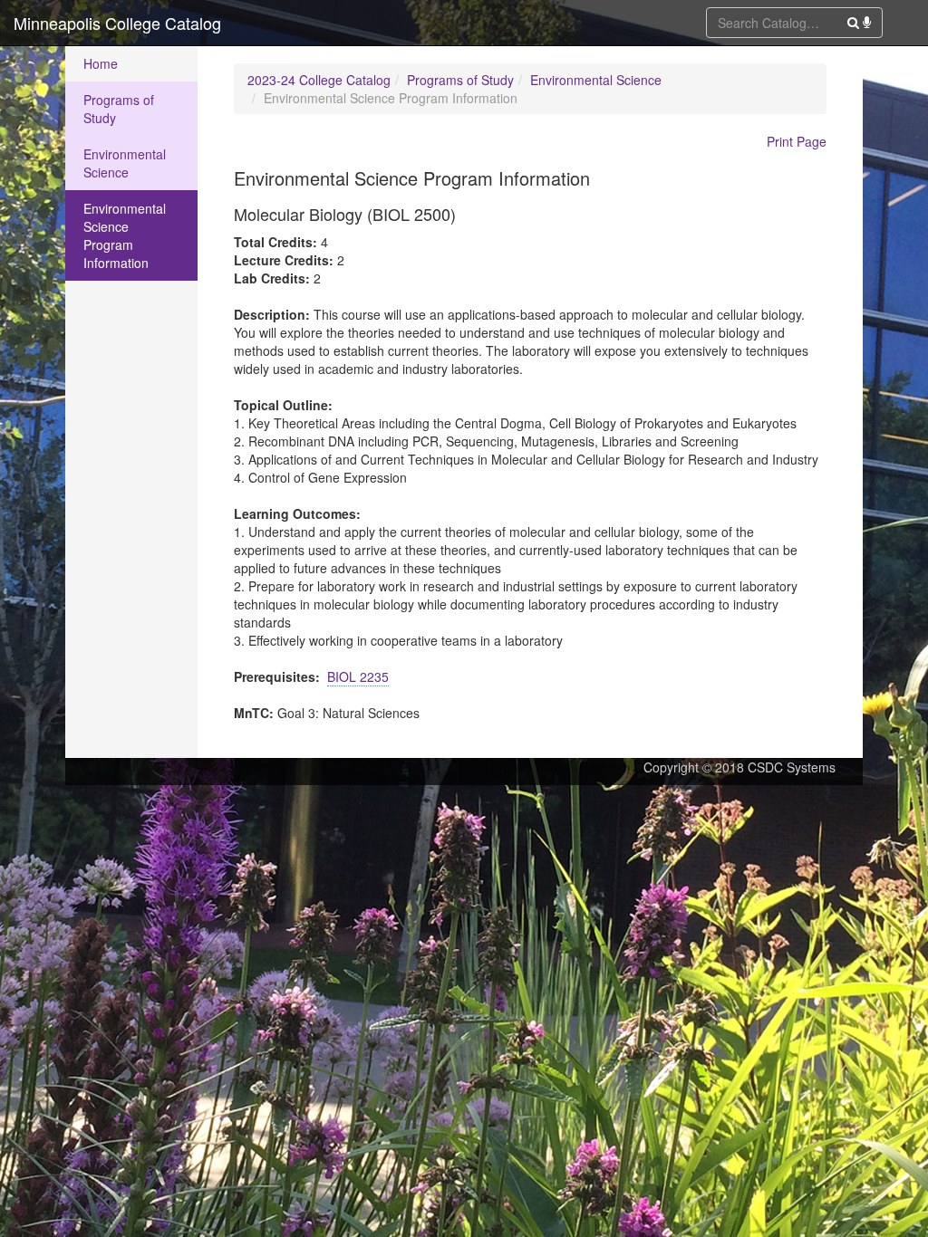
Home (100, 63)
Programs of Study (118, 109)
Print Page (796, 141)
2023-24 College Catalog (319, 80)
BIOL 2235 (358, 676)
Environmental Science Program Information (124, 235)
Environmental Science (124, 163)
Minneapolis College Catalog (117, 22)
